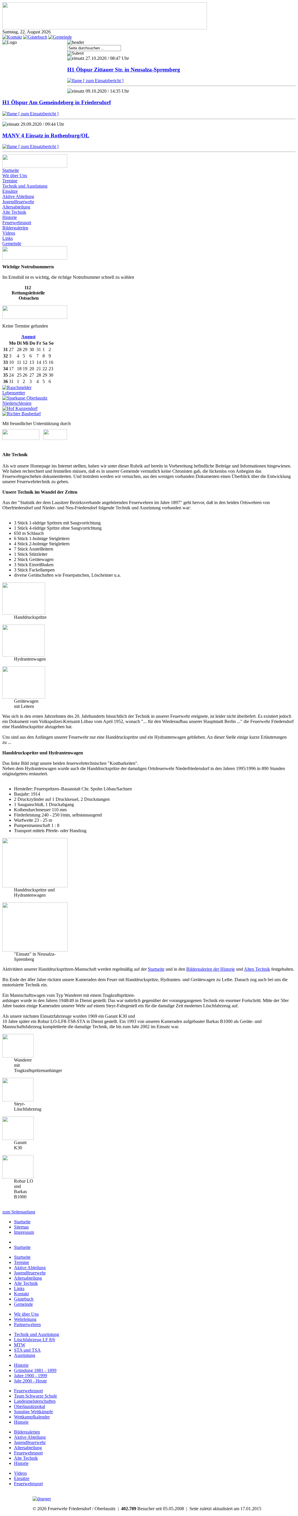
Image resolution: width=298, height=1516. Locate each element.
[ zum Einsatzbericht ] (102, 80)
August (28, 336)
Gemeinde (11, 243)
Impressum (24, 1232)
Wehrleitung (25, 1319)
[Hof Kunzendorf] (20, 408)
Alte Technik (14, 212)
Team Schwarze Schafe (35, 1395)
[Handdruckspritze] (23, 613)
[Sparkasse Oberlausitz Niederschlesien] (35, 403)
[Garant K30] (18, 1138)
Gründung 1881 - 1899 (35, 1370)
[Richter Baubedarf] (21, 413)
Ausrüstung (24, 1355)
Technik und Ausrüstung (24, 186)
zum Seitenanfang (18, 1211)
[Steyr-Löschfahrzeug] (17, 1099)
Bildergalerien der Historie (210, 969)
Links (7, 238)
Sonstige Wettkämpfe (33, 1411)
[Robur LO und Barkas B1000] (17, 1177)
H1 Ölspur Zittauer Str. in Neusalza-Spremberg (123, 69)
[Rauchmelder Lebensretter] (26, 392)
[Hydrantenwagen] (23, 654)
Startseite (10, 170)
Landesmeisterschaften (35, 1401)
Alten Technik (257, 969)
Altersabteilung (16, 206)
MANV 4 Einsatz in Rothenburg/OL (45, 135)
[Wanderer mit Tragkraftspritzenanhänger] (18, 1055)
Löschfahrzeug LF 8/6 (34, 1339)
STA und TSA (27, 1350)
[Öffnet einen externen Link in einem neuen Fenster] (20, 438)
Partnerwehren (27, 1324)
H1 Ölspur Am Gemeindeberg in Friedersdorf (56, 102)
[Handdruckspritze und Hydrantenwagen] (35, 885)
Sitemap (21, 1226)
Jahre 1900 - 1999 (30, 1375)
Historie (9, 217)
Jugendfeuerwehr (18, 201)
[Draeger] (42, 1498)
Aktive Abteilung (18, 196)
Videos (8, 233)
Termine (9, 180)
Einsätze (10, 191)
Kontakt (21, 1293)
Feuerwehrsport (16, 222)
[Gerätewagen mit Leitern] (23, 697)
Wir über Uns (14, 175)
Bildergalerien (15, 227)
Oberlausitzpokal (29, 1406)
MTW (19, 1344)
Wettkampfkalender (32, 1416)
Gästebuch (23, 1298)
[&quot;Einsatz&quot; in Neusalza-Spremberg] (35, 949)
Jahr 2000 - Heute (30, 1380)
